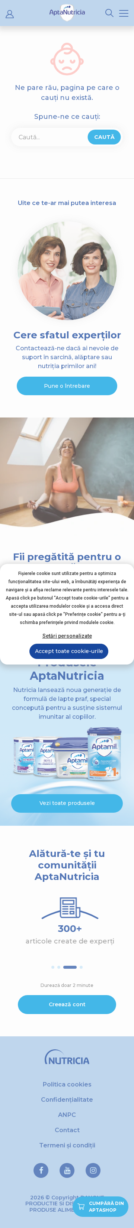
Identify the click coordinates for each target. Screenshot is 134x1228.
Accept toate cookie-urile (69, 651)
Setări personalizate (67, 636)
